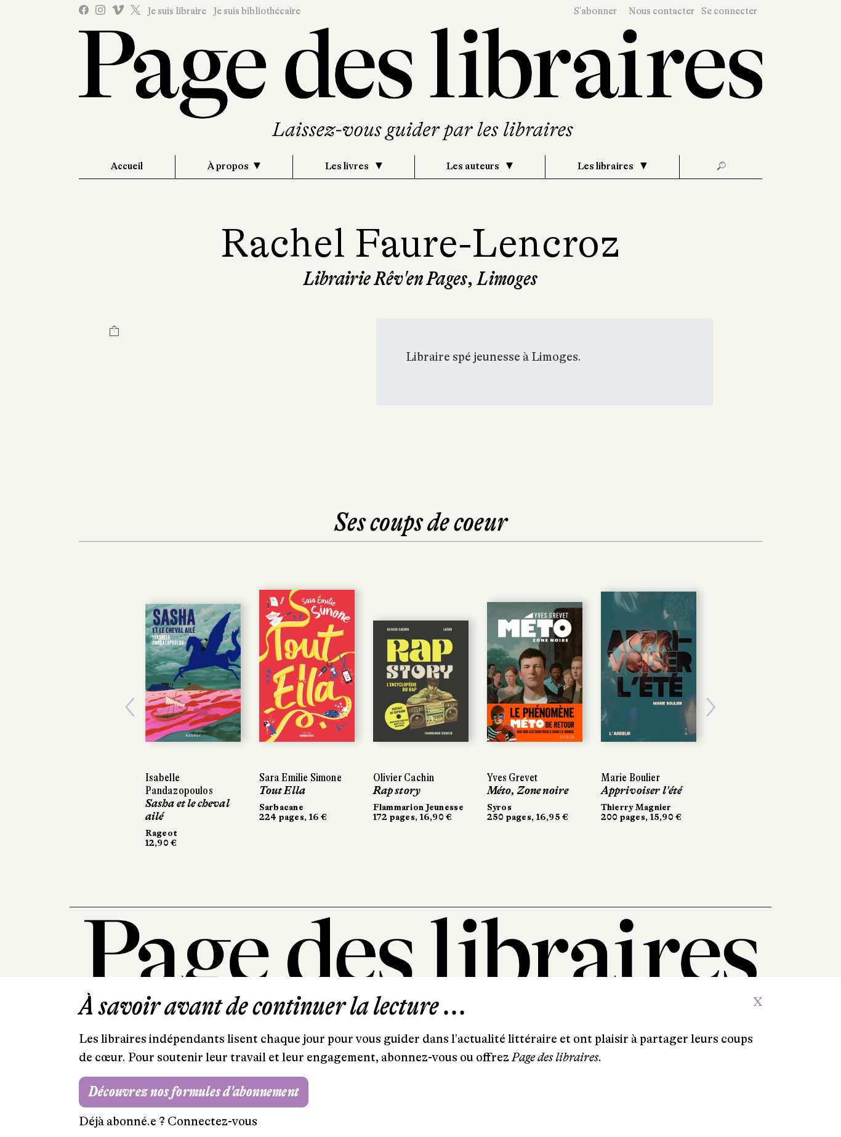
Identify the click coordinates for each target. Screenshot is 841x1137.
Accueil (127, 166)
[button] (130, 707)
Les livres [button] (348, 166)
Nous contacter (661, 11)
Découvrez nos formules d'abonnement (194, 1091)
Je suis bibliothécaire (256, 11)
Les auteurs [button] (473, 166)
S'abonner (595, 11)
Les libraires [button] (606, 166)
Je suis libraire (176, 11)
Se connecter (729, 11)
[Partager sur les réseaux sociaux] (114, 332)
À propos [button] (228, 166)
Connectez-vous (212, 1121)
